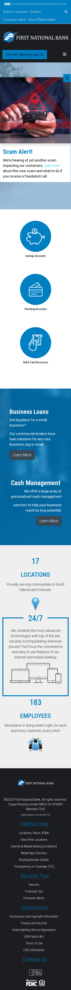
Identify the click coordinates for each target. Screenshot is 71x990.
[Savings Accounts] (35, 236)
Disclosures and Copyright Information (34, 916)
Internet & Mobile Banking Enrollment (34, 846)
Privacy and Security (34, 923)
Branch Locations (15, 12)
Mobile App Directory (34, 853)
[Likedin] (39, 972)
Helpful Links (35, 824)
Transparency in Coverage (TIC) (34, 866)
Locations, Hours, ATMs (34, 833)
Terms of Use (34, 943)
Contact (35, 12)
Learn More (22, 455)
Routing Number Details (34, 860)
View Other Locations (34, 840)
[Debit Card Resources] (35, 342)
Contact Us (34, 959)
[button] (66, 12)
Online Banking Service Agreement (34, 930)
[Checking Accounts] (35, 289)
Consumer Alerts (14, 20)
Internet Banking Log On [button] (25, 54)
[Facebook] (32, 972)
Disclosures (35, 907)
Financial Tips (34, 891)
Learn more (52, 165)
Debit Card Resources (35, 362)
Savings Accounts (35, 255)
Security (34, 885)
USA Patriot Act (34, 936)
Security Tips (35, 876)
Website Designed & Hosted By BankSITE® (35, 815)
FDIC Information (33, 950)
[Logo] (35, 37)
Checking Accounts (35, 309)
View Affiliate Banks (41, 20)
